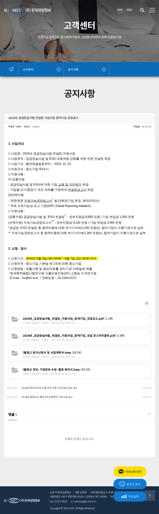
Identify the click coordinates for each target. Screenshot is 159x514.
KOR (120, 10)
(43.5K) (56, 369)
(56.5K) (52, 352)
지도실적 (133, 496)
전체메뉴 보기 (152, 10)
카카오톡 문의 (133, 472)
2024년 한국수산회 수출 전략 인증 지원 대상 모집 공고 (49, 387)
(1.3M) (68, 318)
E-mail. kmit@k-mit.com (83, 501)
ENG (129, 10)
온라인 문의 (133, 484)
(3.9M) (74, 335)
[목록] (147, 303)
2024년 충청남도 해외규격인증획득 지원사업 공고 (47, 397)
